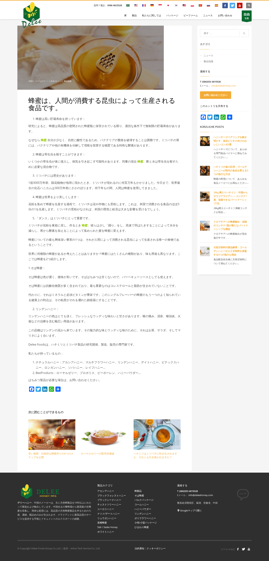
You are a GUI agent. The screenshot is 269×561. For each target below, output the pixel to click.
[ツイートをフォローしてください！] (243, 549)
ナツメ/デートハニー (108, 513)
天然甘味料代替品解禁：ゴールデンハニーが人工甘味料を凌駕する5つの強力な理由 (230, 251)
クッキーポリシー (156, 548)
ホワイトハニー (105, 531)
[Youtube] (239, 5)
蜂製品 (138, 491)
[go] (244, 33)
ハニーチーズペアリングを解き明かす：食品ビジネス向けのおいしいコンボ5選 (230, 140)
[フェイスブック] (225, 5)
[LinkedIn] (45, 389)
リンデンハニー (142, 513)
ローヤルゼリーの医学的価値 (97, 453)
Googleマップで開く (191, 510)
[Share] (58, 389)
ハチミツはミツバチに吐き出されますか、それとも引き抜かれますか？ (155, 455)
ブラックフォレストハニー (111, 495)
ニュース (208, 55)
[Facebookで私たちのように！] (238, 549)
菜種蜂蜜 (102, 522)
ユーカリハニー (106, 509)
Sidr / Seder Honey (107, 527)
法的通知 (139, 548)
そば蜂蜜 (139, 495)
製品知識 (67, 81)
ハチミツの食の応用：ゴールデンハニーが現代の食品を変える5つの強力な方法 (231, 170)
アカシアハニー (105, 491)
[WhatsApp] (51, 389)
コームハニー (141, 504)
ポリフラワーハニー (145, 518)
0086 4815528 (114, 5)
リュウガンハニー (106, 518)
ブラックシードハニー (109, 500)
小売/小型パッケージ (145, 522)
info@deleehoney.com (223, 85)
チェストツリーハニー (109, 504)
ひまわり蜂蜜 (141, 527)
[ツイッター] (232, 5)
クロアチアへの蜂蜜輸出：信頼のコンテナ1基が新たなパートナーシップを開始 (231, 225)
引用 (247, 16)
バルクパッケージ (144, 500)
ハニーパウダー (142, 509)
